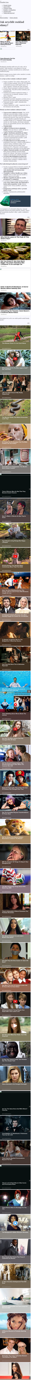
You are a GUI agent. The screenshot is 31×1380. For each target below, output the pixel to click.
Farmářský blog (4, 2)
